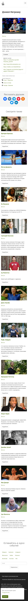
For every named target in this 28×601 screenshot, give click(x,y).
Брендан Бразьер (7, 133)
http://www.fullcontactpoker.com (12, 64)
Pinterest (17, 555)
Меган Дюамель (6, 167)
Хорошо (5, 596)
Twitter (11, 555)
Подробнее (5, 146)
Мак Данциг (5, 482)
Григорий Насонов (7, 236)
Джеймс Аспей (6, 447)
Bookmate (4, 558)
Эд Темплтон (5, 273)
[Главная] (3, 3)
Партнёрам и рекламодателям (10, 576)
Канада (5, 85)
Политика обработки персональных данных (14, 579)
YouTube (11, 558)
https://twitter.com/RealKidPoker (12, 67)
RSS (16, 558)
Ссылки (5, 54)
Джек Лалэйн (5, 303)
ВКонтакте (5, 555)
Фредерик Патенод (7, 377)
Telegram (4, 552)
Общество (10, 80)
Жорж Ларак (5, 414)
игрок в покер (7, 82)
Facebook (11, 552)
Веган (4, 36)
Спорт (5, 80)
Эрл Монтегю (5, 514)
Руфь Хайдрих (6, 340)
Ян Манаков (5, 204)
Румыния (10, 85)
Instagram (17, 552)
